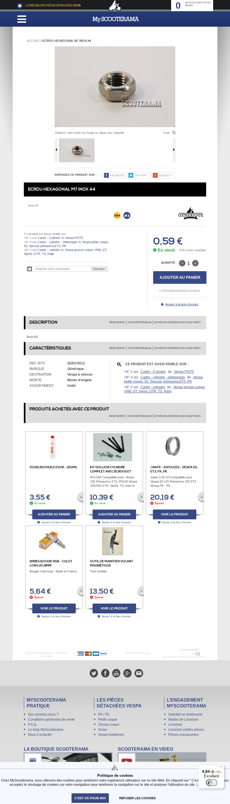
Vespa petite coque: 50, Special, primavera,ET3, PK (163, 379)
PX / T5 (103, 714)
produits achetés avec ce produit (177, 322)
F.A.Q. (32, 725)
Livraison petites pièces (186, 730)
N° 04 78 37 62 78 (179, 653)
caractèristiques (139, 322)
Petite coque (107, 719)
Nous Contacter (40, 735)
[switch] (211, 782)
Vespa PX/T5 (74, 237)
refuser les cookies (137, 798)
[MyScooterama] (116, 19)
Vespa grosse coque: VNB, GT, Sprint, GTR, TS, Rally (164, 389)
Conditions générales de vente (51, 719)
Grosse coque (108, 725)
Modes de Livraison (183, 719)
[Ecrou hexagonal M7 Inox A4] (115, 86)
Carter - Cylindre (49, 237)
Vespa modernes (111, 735)
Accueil (33, 40)
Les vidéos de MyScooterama (162, 761)
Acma (102, 730)
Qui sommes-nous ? (43, 714)
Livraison (175, 725)
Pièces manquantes (183, 735)
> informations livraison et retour (179, 290)
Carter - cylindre (49, 250)
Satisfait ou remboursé (185, 714)
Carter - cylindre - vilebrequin (57, 242)
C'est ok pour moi (90, 798)
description (117, 322)
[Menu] (221, 768)
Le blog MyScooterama (45, 730)
